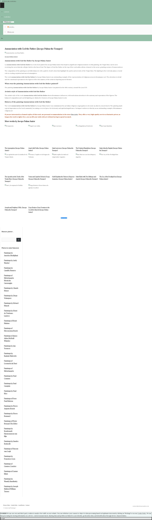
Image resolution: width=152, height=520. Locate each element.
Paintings (7, 17)
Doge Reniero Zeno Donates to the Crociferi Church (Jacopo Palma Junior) (39, 210)
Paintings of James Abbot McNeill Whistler (10, 338)
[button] (2, 38)
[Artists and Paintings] (8, 1)
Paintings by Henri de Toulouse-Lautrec (10, 313)
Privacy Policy (6, 505)
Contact (27, 505)
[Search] (18, 240)
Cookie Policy (14, 505)
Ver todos (64, 218)
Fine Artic (74, 114)
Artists (6, 11)
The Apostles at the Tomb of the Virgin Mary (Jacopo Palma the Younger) (14, 179)
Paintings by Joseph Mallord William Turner (11, 489)
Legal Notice (21, 505)
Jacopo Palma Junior (11, 57)
